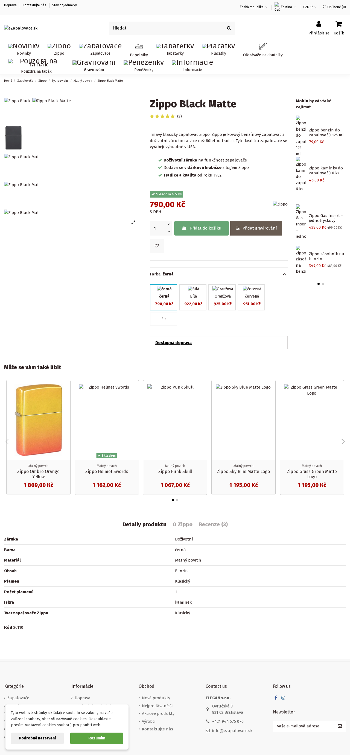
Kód (8, 627)
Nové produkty (156, 697)
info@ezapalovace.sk (232, 730)
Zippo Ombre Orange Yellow (38, 474)
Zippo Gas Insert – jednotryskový (326, 218)
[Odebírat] (340, 726)
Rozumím (96, 738)
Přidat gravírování (260, 228)
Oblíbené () (336, 7)
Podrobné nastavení (37, 738)
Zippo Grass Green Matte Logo (312, 474)
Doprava (11, 5)
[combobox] (172, 28)
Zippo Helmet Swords (106, 471)
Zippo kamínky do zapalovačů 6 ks (326, 170)
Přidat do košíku (205, 228)
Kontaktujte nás (34, 5)
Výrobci (148, 721)
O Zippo (182, 524)
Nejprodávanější (157, 705)
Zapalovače (18, 697)
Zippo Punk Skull (175, 471)
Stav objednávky (64, 5)
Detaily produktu (144, 524)
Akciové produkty (158, 713)
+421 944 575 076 (228, 721)
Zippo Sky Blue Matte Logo (243, 471)
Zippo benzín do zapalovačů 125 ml (326, 132)
